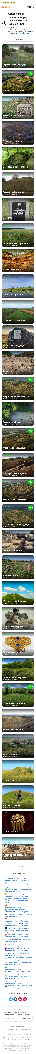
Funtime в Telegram (8, 2)
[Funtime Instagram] (25, 999)
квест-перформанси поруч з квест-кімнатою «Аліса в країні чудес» (17, 930)
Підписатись (27, 1018)
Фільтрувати (19, 39)
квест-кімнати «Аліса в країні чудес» (21, 32)
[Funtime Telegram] (11, 999)
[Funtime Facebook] (15, 999)
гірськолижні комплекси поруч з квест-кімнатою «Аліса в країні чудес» (18, 885)
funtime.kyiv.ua (12, 1029)
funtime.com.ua (24, 1039)
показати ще (18, 866)
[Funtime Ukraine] (6, 7)
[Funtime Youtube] (20, 999)
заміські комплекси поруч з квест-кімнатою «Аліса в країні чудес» (16, 900)
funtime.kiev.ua (24, 1029)
